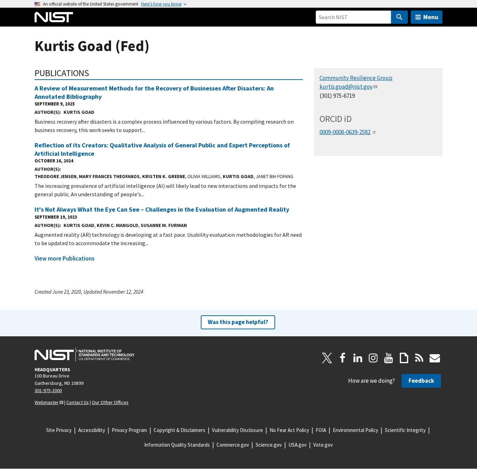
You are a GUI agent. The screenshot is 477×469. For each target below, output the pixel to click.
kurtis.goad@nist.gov (346, 86)
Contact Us (77, 402)
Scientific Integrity (405, 430)
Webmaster (47, 402)
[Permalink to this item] (93, 73)
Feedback (421, 380)
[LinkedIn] (358, 358)
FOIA (321, 430)
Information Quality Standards (177, 444)
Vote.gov (323, 444)
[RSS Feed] (419, 358)
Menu (430, 17)
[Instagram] (373, 358)
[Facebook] (342, 358)
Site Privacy (59, 430)
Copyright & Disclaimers (179, 430)
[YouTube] (388, 358)
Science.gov (269, 444)
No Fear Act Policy (289, 430)
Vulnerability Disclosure (237, 430)
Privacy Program (129, 430)
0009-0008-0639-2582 (345, 132)
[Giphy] (404, 358)
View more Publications (65, 258)
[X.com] (327, 358)
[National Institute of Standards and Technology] (84, 354)
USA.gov (297, 444)
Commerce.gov (233, 444)
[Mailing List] (434, 358)
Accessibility (91, 430)
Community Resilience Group (356, 78)
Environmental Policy (355, 430)
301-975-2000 (48, 390)
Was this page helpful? (238, 322)
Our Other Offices (110, 402)
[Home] (54, 17)
